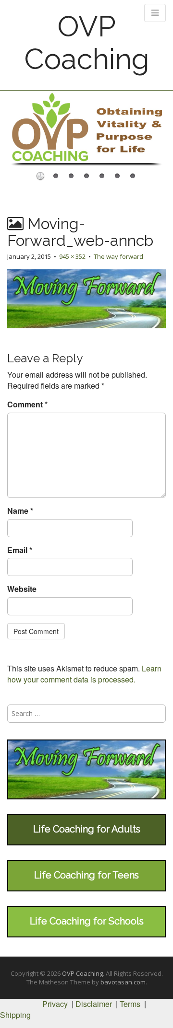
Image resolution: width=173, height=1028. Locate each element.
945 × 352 (72, 256)
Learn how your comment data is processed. (84, 674)
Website (22, 589)
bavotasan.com (123, 982)
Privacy (55, 1003)
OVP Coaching (86, 43)
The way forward (118, 256)
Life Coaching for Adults (86, 829)
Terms (130, 1003)
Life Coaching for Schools (87, 921)
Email (19, 550)
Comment (27, 404)
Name (20, 511)
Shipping (15, 1014)
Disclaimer (93, 1003)
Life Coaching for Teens (86, 875)
